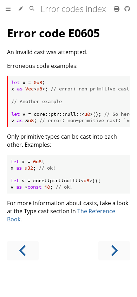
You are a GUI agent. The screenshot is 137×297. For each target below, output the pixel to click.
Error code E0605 (53, 32)
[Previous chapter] (23, 250)
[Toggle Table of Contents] (8, 9)
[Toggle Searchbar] (32, 9)
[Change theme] (20, 9)
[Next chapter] (114, 250)
